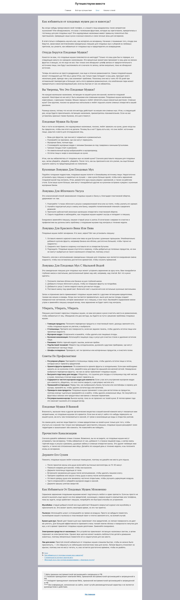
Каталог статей (109, 10)
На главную (90, 594)
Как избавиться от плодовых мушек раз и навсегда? (63, 555)
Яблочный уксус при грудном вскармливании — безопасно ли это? (69, 560)
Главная (68, 10)
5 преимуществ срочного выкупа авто (58, 557)
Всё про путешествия (83, 10)
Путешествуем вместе (90, 3)
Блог (97, 10)
